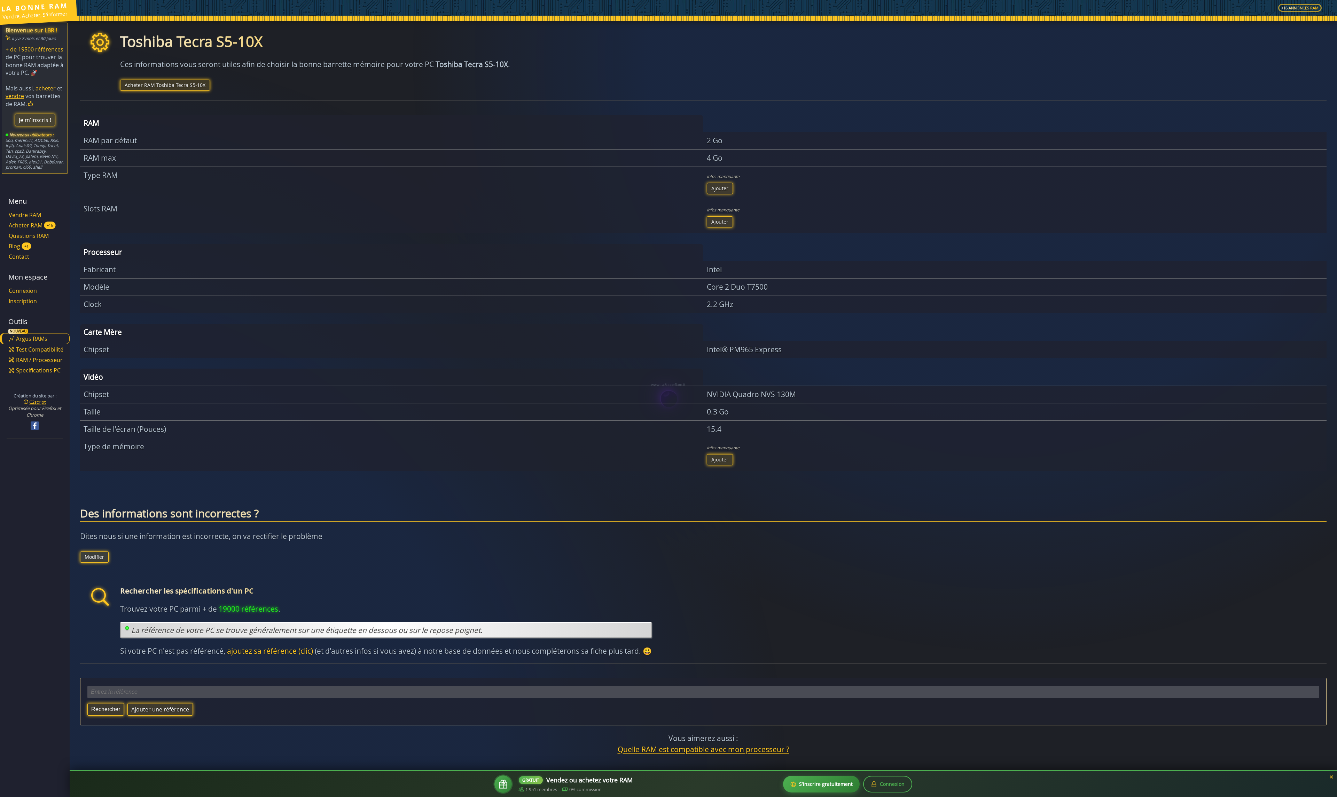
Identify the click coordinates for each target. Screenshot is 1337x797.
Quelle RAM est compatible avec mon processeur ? (703, 749)
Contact (19, 256)
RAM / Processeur (39, 360)
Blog (19, 246)
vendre (15, 96)
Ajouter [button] (719, 188)
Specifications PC (38, 370)
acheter (46, 88)
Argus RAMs (31, 339)
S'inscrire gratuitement (826, 784)
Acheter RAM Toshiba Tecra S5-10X (165, 85)
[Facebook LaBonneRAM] (35, 425)
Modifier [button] (94, 557)
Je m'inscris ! (35, 120)
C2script (37, 402)
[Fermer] (1331, 777)
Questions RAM (29, 236)
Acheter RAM (31, 225)
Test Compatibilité (39, 349)
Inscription (23, 301)
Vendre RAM (25, 215)
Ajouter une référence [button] (160, 709)
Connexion (23, 291)
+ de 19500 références (34, 49)
